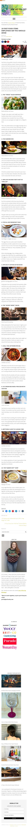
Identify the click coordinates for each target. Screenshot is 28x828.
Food (6, 515)
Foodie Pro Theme (12, 824)
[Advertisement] (14, 611)
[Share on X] (5, 42)
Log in (16, 826)
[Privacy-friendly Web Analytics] (2, 2)
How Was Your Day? (14, 9)
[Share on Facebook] (2, 42)
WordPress (12, 826)
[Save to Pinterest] (8, 42)
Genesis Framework (22, 824)
